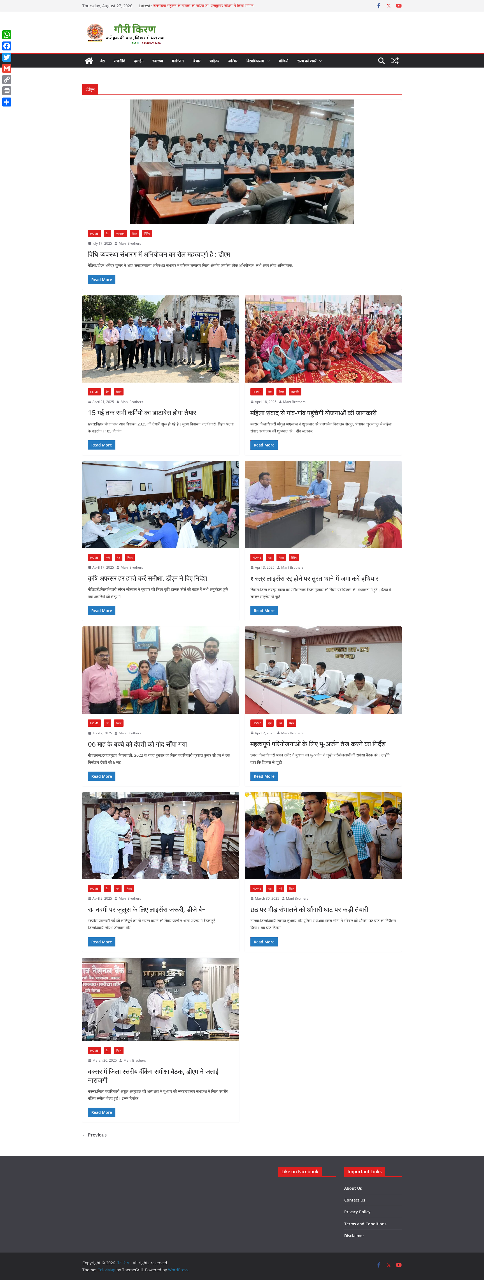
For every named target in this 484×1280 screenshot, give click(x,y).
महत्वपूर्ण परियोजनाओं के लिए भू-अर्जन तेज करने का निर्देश (318, 743)
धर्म (280, 723)
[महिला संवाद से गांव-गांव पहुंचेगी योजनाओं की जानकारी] (323, 339)
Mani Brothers (130, 243)
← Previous (94, 1135)
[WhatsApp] (6, 34)
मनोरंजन (178, 60)
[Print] (6, 90)
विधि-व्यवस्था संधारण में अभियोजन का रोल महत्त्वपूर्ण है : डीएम (159, 254)
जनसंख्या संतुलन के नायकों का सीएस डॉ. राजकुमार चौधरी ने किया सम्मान (203, 5)
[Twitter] (6, 57)
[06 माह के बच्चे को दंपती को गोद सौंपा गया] (160, 670)
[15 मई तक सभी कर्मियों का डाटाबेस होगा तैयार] (160, 339)
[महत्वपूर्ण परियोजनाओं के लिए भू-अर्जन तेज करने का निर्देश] (323, 670)
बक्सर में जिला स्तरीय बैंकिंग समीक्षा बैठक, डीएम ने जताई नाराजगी (153, 1076)
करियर (233, 60)
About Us (353, 1188)
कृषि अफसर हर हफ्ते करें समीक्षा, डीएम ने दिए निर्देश (147, 578)
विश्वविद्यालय (255, 60)
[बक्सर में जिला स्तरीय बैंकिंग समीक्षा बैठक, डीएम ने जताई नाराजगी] (160, 999)
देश (102, 60)
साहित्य (214, 60)
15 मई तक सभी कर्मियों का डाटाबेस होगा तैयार (142, 412)
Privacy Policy (357, 1211)
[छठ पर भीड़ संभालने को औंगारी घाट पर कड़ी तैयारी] (323, 835)
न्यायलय (120, 233)
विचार (197, 60)
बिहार (134, 233)
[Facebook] (6, 46)
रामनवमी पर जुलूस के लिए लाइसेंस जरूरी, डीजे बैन (147, 909)
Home (94, 233)
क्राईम (138, 60)
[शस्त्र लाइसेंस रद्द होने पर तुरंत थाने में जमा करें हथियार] (323, 504)
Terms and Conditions (365, 1223)
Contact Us (354, 1200)
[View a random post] (395, 61)
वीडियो (283, 60)
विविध (147, 233)
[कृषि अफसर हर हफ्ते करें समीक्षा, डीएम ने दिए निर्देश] (160, 504)
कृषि (108, 557)
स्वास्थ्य (157, 60)
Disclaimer (354, 1235)
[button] (267, 61)
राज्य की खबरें (307, 60)
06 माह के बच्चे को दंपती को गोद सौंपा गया (137, 744)
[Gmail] (6, 68)
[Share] (6, 102)
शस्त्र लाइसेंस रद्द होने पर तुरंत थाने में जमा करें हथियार (314, 578)
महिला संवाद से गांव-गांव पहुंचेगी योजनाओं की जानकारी (313, 412)
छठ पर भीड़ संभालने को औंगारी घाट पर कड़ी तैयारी (309, 909)
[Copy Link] (6, 79)
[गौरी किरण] (89, 61)
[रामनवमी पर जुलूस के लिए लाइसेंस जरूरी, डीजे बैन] (160, 835)
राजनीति (119, 60)
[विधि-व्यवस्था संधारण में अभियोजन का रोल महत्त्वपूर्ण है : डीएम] (242, 161)
